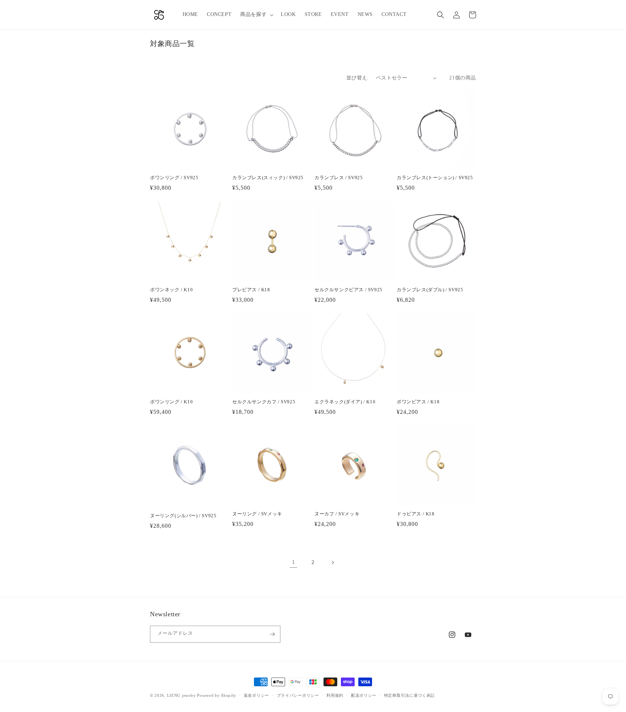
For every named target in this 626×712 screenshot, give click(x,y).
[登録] (272, 634)
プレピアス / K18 (251, 289)
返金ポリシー (256, 695)
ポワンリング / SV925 (174, 177)
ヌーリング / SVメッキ (257, 513)
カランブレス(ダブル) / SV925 (430, 289)
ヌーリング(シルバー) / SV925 (183, 515)
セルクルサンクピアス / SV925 (348, 289)
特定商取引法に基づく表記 (409, 695)
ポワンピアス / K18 (418, 401)
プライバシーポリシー (298, 695)
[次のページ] (333, 563)
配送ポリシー (363, 695)
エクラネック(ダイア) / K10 (344, 401)
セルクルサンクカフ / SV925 (263, 401)
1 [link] (293, 562)
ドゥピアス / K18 (416, 513)
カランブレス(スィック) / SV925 (268, 177)
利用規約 (334, 695)
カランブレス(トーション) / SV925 (435, 177)
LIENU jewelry (181, 695)
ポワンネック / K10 (171, 289)
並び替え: (357, 78)
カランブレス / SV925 (338, 177)
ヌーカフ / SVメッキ (336, 513)
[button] (256, 14)
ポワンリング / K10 (171, 401)
